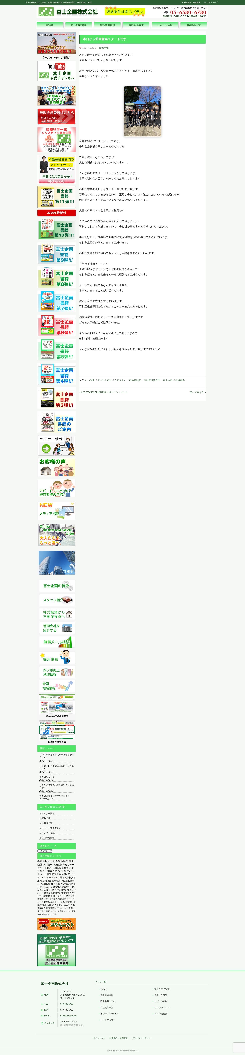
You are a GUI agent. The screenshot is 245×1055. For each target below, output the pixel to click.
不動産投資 (135, 380)
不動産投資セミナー (63, 864)
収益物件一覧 (107, 1007)
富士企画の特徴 (162, 989)
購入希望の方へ (108, 1001)
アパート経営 (105, 380)
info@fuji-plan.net (68, 1015)
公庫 (54, 914)
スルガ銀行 (67, 905)
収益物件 (46, 896)
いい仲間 (89, 380)
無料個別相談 (107, 995)
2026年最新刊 (56, 212)
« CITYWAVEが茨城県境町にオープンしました (103, 392)
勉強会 (47, 893)
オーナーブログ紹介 (51, 828)
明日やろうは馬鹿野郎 (59, 899)
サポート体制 (161, 1001)
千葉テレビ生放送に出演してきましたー (58, 767)
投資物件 (180, 380)
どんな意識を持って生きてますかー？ (58, 756)
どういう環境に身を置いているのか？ (58, 786)
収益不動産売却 (50, 908)
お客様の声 (47, 823)
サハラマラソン (162, 1007)
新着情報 (104, 47)
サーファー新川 (69, 911)
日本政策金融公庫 (49, 902)
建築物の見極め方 (61, 887)
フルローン (61, 908)
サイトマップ (212, 3)
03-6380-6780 (66, 1004)
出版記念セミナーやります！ (56, 795)
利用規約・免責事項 (192, 3)
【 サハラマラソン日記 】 (56, 57)
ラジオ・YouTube (109, 1013)
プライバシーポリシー (142, 1038)
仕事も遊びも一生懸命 (62, 883)
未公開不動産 (50, 890)
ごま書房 (47, 911)
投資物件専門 (63, 890)
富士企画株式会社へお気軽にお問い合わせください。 (179, 12)
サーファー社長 (54, 877)
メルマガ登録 (161, 1013)
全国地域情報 (48, 838)
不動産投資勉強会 (61, 868)
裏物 (53, 896)
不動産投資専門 (152, 380)
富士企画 (167, 380)
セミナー (60, 896)
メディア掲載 (48, 833)
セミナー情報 (48, 813)
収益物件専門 (57, 893)
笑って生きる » (198, 392)
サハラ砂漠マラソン (45, 914)
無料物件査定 (161, 995)
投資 (41, 911)
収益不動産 (42, 905)
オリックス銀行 (57, 911)
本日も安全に (48, 777)
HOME (103, 989)
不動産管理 (69, 896)
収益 (61, 905)
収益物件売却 (44, 899)
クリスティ (120, 380)
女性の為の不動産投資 (66, 902)
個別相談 (56, 880)
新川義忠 (47, 864)
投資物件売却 (52, 905)
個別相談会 (45, 880)
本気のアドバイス (57, 871)
